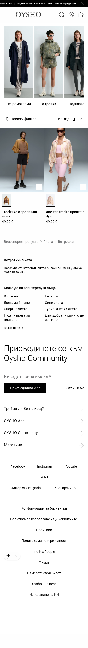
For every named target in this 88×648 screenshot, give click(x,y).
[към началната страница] (28, 15)
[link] (71, 15)
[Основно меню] (8, 15)
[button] (81, 15)
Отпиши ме (75, 388)
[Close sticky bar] (82, 3)
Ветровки (66, 242)
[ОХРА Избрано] (6, 200)
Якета (48, 242)
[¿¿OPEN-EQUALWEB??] (12, 556)
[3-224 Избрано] (50, 200)
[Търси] (62, 15)
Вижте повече (13, 328)
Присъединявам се (25, 388)
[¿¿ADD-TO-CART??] (39, 187)
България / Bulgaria (25, 487)
